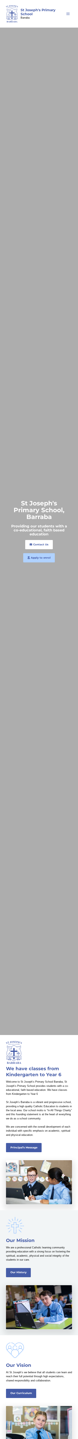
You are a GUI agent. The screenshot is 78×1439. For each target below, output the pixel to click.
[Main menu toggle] (68, 14)
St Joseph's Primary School (38, 12)
